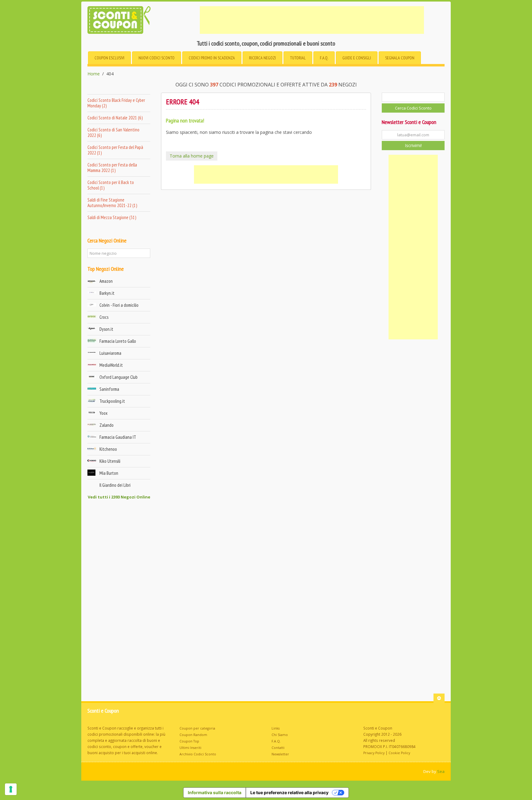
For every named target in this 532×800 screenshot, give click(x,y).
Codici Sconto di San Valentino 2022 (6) (113, 132)
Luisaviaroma (110, 353)
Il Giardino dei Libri (115, 485)
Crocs (103, 317)
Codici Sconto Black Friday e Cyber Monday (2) (116, 103)
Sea (441, 771)
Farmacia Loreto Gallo (117, 341)
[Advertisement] (312, 20)
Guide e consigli (356, 58)
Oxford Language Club (118, 377)
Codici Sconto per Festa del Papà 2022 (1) (115, 150)
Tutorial (298, 58)
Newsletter (280, 754)
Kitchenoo (108, 449)
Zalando (106, 425)
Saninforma (109, 389)
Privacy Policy (374, 753)
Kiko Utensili (109, 461)
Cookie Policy (399, 753)
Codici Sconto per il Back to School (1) (110, 185)
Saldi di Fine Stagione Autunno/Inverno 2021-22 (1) (112, 202)
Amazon (106, 281)
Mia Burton (108, 473)
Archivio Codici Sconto (197, 754)
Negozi (262, 58)
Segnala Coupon (399, 58)
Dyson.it (106, 329)
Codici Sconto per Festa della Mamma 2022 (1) (112, 167)
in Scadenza (212, 58)
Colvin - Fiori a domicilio (119, 305)
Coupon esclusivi (109, 58)
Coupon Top (189, 741)
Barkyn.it (107, 293)
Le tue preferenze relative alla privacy (289, 792)
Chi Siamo (280, 735)
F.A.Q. (324, 58)
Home (93, 74)
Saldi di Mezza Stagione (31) (111, 217)
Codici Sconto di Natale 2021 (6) (115, 118)
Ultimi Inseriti (190, 748)
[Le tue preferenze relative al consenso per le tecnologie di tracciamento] (11, 789)
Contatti (278, 748)
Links (276, 728)
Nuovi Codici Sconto (157, 58)
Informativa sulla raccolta (214, 792)
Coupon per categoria (197, 728)
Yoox (103, 413)
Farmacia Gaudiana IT (117, 437)
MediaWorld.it (111, 365)
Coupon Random (193, 735)
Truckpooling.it (112, 401)
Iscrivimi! (413, 145)
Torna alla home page (192, 156)
